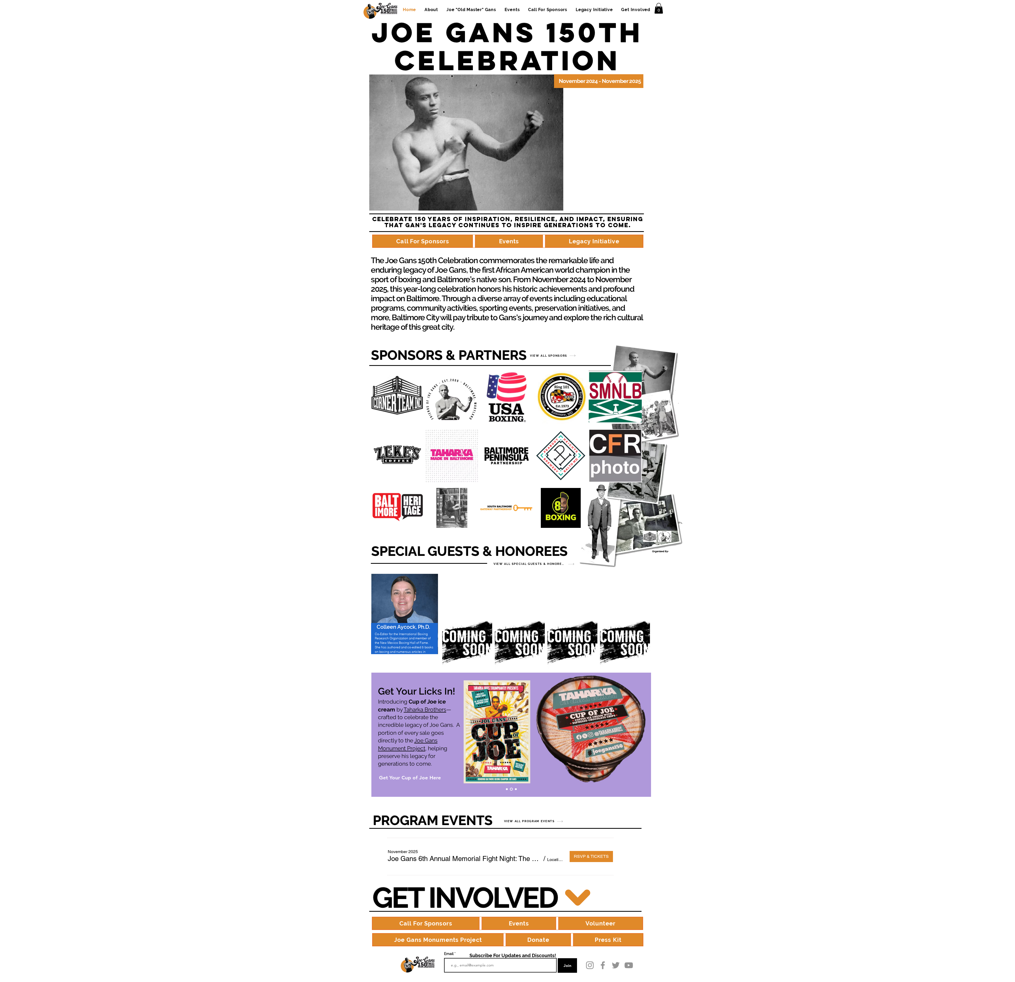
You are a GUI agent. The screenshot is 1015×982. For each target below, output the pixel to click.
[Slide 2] (511, 789)
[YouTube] (629, 965)
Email (449, 954)
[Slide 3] (515, 789)
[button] (658, 8)
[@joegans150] (590, 965)
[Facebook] (603, 965)
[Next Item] (642, 642)
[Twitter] (616, 965)
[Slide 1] (507, 789)
